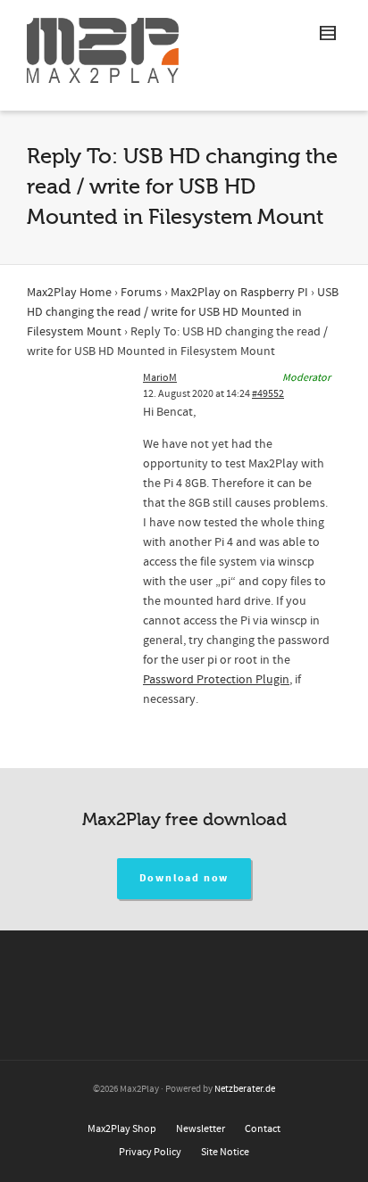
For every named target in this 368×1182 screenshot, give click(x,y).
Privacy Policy (150, 1152)
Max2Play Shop (122, 1129)
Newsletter (200, 1129)
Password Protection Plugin (216, 680)
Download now (184, 878)
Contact (262, 1129)
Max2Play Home (69, 293)
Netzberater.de (244, 1089)
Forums (141, 293)
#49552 (268, 394)
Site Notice (225, 1152)
